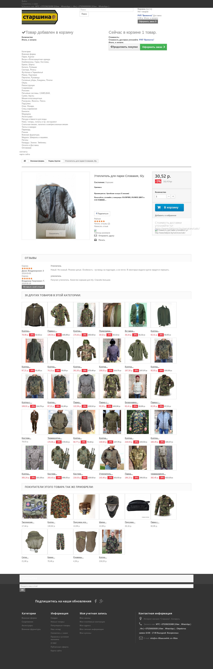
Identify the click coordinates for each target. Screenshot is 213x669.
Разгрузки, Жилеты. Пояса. (34, 101)
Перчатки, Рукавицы (31, 77)
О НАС (54, 643)
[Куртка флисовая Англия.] (86, 422)
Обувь (24, 83)
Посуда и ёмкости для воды (34, 119)
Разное (25, 132)
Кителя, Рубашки (29, 67)
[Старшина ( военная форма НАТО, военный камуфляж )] (48, 17)
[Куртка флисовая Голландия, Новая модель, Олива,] (35, 350)
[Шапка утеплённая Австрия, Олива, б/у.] (112, 506)
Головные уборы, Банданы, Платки (37, 80)
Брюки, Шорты (28, 64)
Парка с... (52, 331)
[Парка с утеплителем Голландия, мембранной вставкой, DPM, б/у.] (60, 315)
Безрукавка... (131, 402)
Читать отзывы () (102, 224)
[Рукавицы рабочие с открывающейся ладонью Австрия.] (86, 542)
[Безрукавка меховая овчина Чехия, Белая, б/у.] (138, 386)
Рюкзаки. (26, 90)
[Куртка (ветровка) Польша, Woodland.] (60, 386)
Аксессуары (27, 116)
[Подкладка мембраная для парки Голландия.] (112, 315)
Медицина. (26, 114)
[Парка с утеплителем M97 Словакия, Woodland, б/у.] (163, 386)
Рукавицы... (78, 557)
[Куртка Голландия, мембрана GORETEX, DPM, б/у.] (86, 315)
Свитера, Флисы (29, 70)
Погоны (25, 140)
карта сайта (25, 154)
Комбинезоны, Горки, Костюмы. (35, 62)
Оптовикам (26, 148)
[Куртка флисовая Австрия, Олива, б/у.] (35, 315)
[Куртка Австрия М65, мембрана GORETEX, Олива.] (35, 458)
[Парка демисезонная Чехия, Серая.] (86, 386)
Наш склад (56, 629)
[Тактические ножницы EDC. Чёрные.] (35, 506)
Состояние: (99, 182)
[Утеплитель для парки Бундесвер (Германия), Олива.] (112, 458)
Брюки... (51, 557)
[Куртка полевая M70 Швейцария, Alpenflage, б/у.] (60, 506)
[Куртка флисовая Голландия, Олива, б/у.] (163, 315)
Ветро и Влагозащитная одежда (36, 59)
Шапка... (102, 522)
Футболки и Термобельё (32, 72)
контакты (23, 152)
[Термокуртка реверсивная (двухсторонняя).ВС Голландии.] (60, 422)
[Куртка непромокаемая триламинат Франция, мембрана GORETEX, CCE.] (86, 350)
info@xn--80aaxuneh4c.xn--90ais (164, 638)
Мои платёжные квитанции (92, 622)
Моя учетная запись (93, 613)
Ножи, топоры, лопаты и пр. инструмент (39, 122)
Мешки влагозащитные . (32, 98)
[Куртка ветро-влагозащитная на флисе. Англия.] (163, 422)
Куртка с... (27, 402)
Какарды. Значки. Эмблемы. (34, 143)
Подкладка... (105, 331)
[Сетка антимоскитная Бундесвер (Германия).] (35, 542)
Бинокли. (26, 111)
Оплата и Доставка (30, 145)
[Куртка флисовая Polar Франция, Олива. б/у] (138, 350)
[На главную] (25, 161)
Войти (24, 1)
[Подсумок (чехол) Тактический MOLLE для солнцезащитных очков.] (138, 506)
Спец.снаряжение (29, 109)
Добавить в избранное (165, 215)
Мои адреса (85, 625)
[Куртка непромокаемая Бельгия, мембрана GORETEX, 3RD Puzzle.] (138, 422)
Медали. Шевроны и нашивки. (35, 137)
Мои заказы (85, 618)
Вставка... (130, 331)
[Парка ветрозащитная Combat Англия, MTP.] (138, 458)
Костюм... (26, 438)
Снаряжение (27, 88)
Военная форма (29, 54)
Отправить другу (106, 236)
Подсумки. (26, 103)
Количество (160, 192)
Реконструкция (28, 85)
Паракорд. (26, 130)
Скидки (54, 618)
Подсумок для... (80, 522)
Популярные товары (60, 625)
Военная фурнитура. (31, 135)
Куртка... (26, 331)
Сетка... (25, 557)
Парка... (77, 402)
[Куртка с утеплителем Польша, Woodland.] (35, 386)
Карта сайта (56, 651)
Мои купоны (85, 633)
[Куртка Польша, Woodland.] (163, 350)
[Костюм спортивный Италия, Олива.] (35, 422)
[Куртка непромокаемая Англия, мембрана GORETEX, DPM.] (112, 542)
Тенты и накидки (29, 127)
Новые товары (57, 622)
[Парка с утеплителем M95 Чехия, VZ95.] (112, 386)
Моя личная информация (92, 629)
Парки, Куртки (28, 57)
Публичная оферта (59, 647)
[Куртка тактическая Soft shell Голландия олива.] (112, 422)
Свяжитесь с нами (30, 4)
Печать (102, 240)
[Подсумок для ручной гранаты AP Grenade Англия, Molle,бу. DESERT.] (86, 506)
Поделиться (102, 213)
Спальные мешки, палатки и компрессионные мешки (45, 124)
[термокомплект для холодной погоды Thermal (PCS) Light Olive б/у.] (163, 458)
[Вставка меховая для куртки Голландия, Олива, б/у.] (138, 315)
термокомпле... (158, 474)
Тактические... (28, 522)
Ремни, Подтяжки (29, 75)
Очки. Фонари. (28, 106)
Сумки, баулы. (28, 96)
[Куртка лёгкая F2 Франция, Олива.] (60, 350)
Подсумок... (130, 522)
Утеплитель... (106, 474)
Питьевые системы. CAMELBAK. (36, 93)
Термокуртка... (55, 438)
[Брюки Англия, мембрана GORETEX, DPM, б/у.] (60, 542)
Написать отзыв (101, 226)
